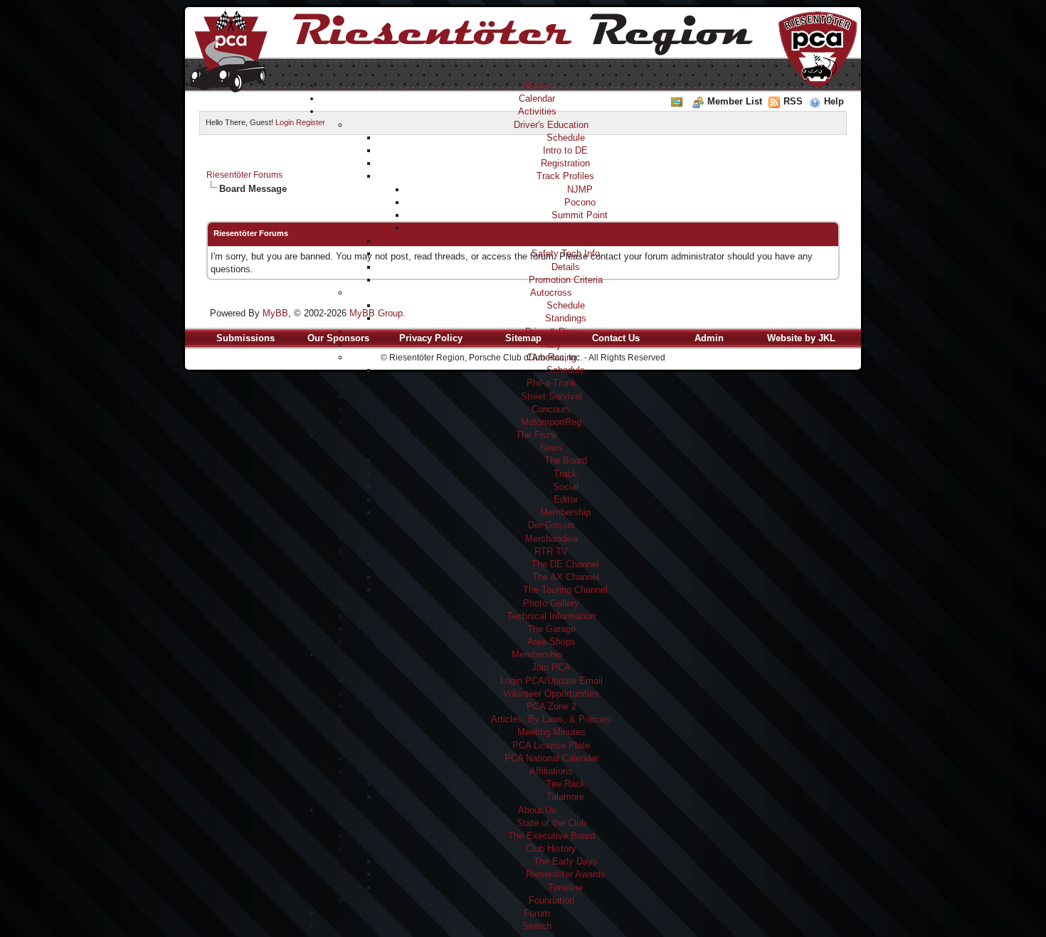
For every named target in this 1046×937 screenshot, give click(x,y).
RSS (793, 101)
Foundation (551, 900)
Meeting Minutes (551, 732)
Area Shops (551, 641)
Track (565, 473)
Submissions (245, 338)
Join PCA (551, 667)
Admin (709, 338)
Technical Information (551, 616)
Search (536, 926)
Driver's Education (551, 124)
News (551, 447)
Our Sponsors (338, 338)
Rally (551, 344)
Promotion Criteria (566, 279)
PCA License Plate (551, 745)
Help (834, 101)
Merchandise (551, 538)
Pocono (580, 202)
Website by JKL (801, 338)
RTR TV (551, 551)
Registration (565, 163)
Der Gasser (551, 525)
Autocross (551, 292)
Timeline (565, 887)
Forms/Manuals (566, 240)
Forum (537, 913)
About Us (537, 810)
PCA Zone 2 (551, 706)
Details (565, 267)
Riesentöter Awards (566, 874)
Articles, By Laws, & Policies (551, 719)
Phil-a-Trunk (551, 383)
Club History (551, 848)
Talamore (565, 796)
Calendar (537, 98)
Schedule (565, 137)
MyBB (275, 313)
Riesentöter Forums (244, 175)
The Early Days (566, 861)
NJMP (580, 189)
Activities (537, 111)
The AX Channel (565, 577)
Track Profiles (565, 176)
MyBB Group (376, 313)
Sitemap (523, 338)
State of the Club (551, 823)
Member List (734, 101)
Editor (566, 499)
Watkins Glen (580, 228)
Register (310, 122)
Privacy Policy (431, 338)
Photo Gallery (551, 603)
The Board (565, 460)
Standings (565, 318)
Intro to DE (565, 150)
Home (537, 85)
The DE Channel (565, 564)
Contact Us (616, 338)
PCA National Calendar (551, 758)
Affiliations (551, 771)
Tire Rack (566, 783)
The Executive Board (551, 835)
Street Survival (551, 396)
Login (284, 122)
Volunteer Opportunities (551, 693)
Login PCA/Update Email (551, 680)
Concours (551, 409)
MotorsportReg (551, 422)
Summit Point (579, 215)
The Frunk (537, 434)
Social (566, 486)
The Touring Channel (565, 589)
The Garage (551, 628)
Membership (565, 512)
